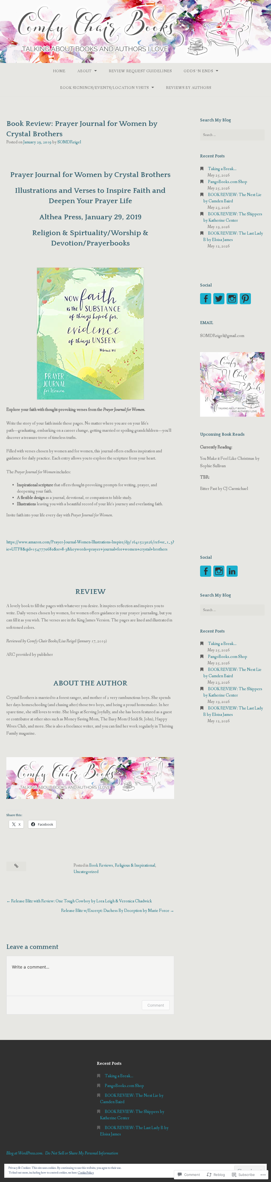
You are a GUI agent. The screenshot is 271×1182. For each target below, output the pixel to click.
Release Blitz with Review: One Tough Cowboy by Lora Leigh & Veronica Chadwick (81, 901)
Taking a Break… (222, 169)
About (84, 71)
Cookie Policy (86, 1173)
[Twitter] (218, 298)
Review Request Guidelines (140, 71)
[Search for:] (232, 134)
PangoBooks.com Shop (227, 182)
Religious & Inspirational (135, 865)
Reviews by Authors (188, 87)
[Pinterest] (245, 298)
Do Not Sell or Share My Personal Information (81, 1153)
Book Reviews (101, 865)
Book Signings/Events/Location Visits (104, 87)
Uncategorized (86, 872)
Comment (155, 1005)
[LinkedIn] (232, 571)
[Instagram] (232, 298)
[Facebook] (205, 298)
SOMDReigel (69, 142)
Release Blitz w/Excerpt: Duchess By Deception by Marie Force (115, 910)
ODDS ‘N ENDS (198, 71)
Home (59, 71)
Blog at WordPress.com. (24, 1153)
